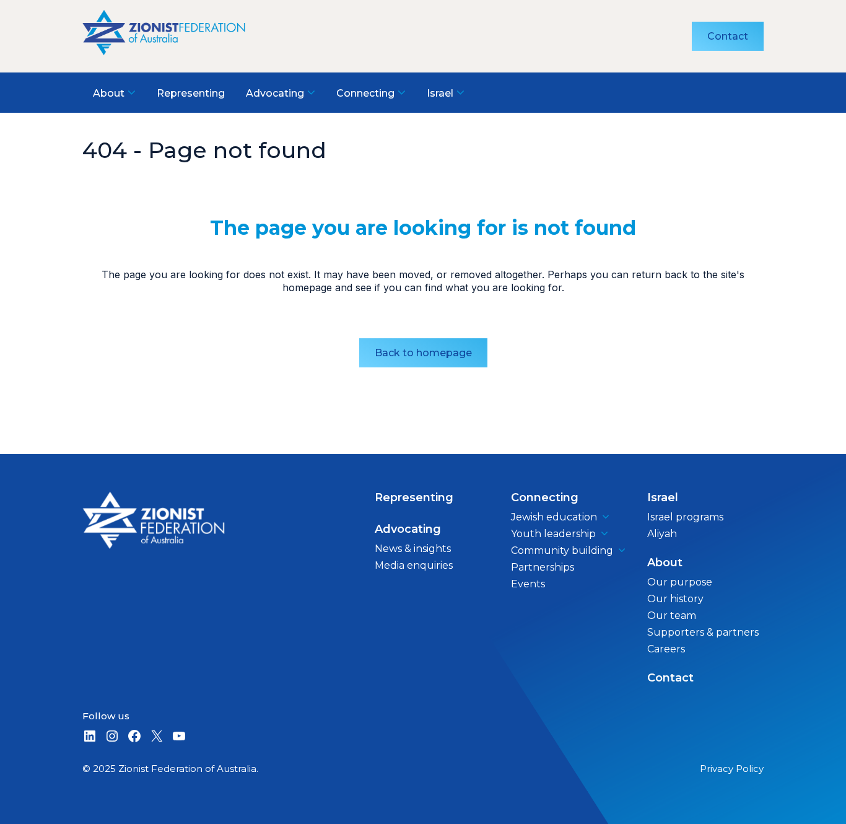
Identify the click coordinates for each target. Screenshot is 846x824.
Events (528, 584)
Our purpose (679, 582)
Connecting (544, 497)
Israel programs (685, 517)
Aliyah (662, 534)
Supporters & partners (703, 632)
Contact (727, 36)
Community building (562, 550)
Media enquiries (414, 565)
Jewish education (554, 517)
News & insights (413, 548)
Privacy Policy (732, 768)
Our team (671, 615)
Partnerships (542, 567)
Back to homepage (423, 353)
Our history (675, 599)
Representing (414, 497)
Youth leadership (553, 534)
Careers (666, 649)
